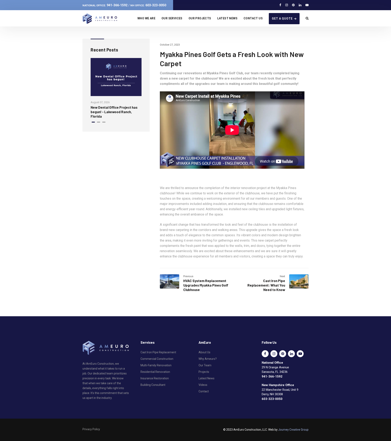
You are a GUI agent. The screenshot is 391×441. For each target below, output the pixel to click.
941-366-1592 (104, 5)
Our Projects (200, 18)
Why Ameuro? (208, 358)
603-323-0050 (148, 5)
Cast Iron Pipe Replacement (158, 352)
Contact (204, 391)
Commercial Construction (157, 358)
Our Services (171, 18)
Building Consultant (153, 384)
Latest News (227, 18)
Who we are (146, 18)
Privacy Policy (91, 429)
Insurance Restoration (155, 378)
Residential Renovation (155, 371)
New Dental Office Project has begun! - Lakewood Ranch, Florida (114, 111)
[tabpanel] (116, 88)
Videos (203, 384)
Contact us (253, 18)
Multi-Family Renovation (156, 365)
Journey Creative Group (293, 429)
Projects (204, 371)
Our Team (205, 365)
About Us (204, 352)
